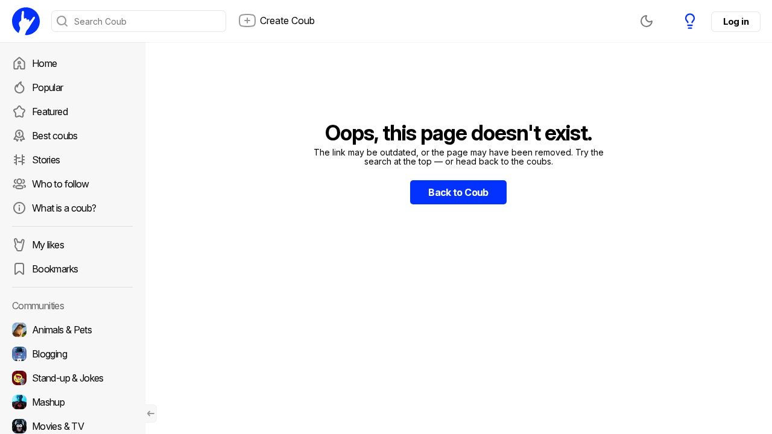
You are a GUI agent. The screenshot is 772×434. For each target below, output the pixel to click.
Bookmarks (55, 269)
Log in (735, 21)
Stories (46, 160)
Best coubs (55, 136)
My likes (48, 245)
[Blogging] (72, 354)
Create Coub (287, 20)
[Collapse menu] (150, 413)
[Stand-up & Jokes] (72, 378)
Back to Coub (458, 192)
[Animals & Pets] (72, 330)
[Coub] (26, 21)
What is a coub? (64, 208)
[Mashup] (72, 402)
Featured (50, 111)
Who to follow (60, 184)
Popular (47, 87)
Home (44, 63)
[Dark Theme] (646, 21)
